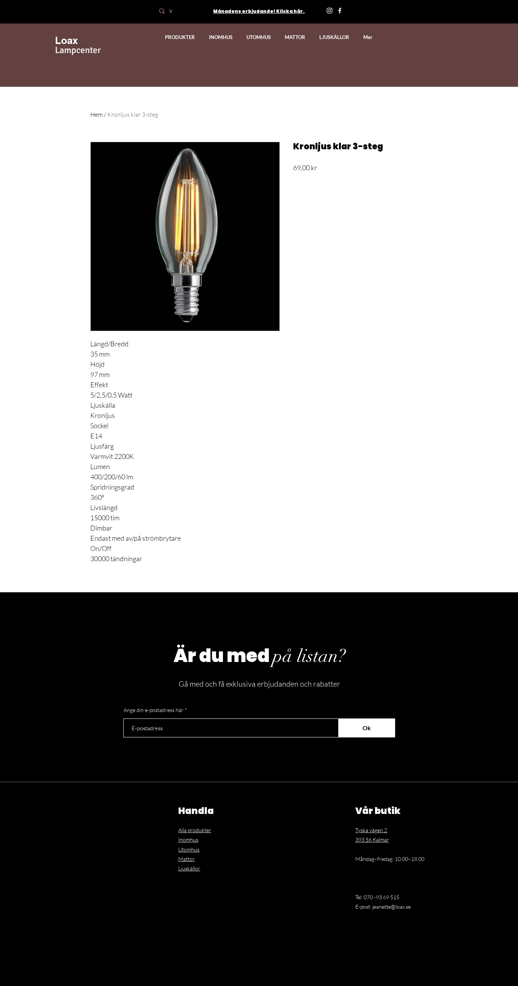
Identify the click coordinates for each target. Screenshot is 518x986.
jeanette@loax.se (391, 906)
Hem (96, 114)
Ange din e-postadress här (154, 710)
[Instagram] (329, 10)
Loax (66, 40)
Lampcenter (78, 50)
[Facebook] (340, 10)
